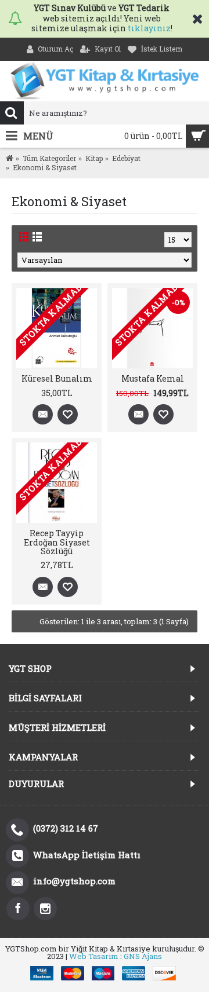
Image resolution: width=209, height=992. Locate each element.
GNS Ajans (143, 956)
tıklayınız (149, 28)
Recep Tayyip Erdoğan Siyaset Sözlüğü (57, 542)
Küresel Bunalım (56, 378)
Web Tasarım (93, 956)
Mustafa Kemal (152, 378)
